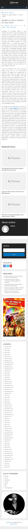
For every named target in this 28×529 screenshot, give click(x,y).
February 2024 (8, 405)
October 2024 (8, 389)
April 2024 (7, 401)
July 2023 (6, 418)
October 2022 (8, 436)
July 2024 (7, 395)
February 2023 (8, 428)
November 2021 (8, 455)
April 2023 (7, 424)
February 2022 (8, 449)
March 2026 (7, 356)
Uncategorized (8, 488)
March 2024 (7, 403)
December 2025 (8, 362)
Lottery (4, 27)
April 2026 (7, 354)
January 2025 (7, 383)
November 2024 (8, 387)
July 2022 (6, 441)
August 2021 (7, 461)
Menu (2, 7)
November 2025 (8, 364)
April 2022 (7, 445)
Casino (6, 478)
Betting (6, 476)
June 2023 (7, 420)
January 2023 (7, 430)
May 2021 (7, 467)
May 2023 (7, 422)
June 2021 (7, 465)
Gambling (7, 480)
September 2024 (8, 391)
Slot (5, 486)
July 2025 (6, 372)
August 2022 (7, 440)
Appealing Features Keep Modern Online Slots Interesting (13, 285)
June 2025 (7, 374)
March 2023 (7, 426)
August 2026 (7, 346)
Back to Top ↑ (14, 524)
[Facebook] (4, 266)
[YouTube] (11, 266)
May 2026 (7, 352)
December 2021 (8, 453)
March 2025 (7, 379)
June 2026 (7, 350)
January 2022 (7, 451)
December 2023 (8, 408)
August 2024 (7, 393)
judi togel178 (14, 108)
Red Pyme (9, 522)
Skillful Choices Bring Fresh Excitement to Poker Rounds (12, 291)
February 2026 (8, 358)
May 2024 (7, 399)
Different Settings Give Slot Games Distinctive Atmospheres (13, 277)
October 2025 (8, 366)
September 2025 (8, 368)
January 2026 (8, 360)
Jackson (7, 25)
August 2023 (7, 416)
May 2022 (7, 443)
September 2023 (8, 414)
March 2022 (7, 447)
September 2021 (8, 459)
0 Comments (12, 27)
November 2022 (8, 434)
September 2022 (8, 438)
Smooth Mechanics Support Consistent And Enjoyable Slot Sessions (12, 281)
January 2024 (8, 407)
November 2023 (8, 410)
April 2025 (7, 377)
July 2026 (7, 348)
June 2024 (7, 397)
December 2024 (8, 385)
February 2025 (8, 381)
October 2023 (8, 412)
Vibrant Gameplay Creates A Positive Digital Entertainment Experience (14, 288)
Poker (5, 484)
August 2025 (7, 370)
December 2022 (8, 432)
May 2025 (7, 375)
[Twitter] (7, 266)
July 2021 (6, 463)
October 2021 (8, 457)
